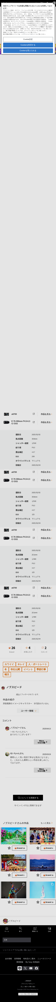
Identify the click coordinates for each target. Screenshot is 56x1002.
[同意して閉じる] (54, 2)
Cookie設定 (28, 39)
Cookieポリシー (23, 32)
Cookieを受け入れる (28, 50)
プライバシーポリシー (29, 34)
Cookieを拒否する (28, 45)
